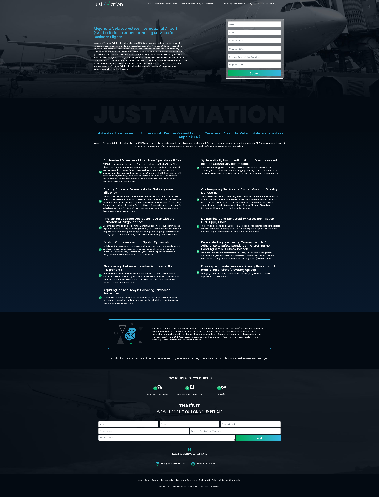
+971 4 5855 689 (261, 3)
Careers (156, 480)
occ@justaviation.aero (238, 3)
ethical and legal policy (230, 480)
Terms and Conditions (186, 480)
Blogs (147, 480)
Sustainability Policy (208, 480)
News (140, 480)
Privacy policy (167, 480)
